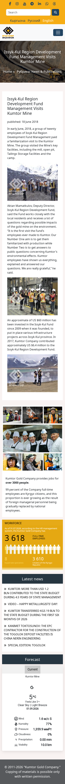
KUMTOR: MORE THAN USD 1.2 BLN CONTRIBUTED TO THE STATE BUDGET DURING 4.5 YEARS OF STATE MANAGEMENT (32, 593)
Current (33, 669)
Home (7, 71)
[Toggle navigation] (58, 32)
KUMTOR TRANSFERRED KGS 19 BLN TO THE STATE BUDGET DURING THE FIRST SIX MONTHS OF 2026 (32, 615)
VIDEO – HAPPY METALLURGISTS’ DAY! (32, 604)
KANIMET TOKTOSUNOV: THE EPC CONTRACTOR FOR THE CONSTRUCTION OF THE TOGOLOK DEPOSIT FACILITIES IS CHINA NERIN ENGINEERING (32, 632)
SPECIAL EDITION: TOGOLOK (26, 645)
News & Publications (46, 71)
